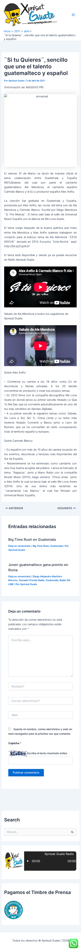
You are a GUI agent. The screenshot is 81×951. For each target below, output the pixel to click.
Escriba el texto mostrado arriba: (47, 753)
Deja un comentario (19, 546)
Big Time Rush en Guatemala (32, 539)
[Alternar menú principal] (73, 15)
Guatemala (56, 546)
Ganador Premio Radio (31, 580)
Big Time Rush (41, 546)
